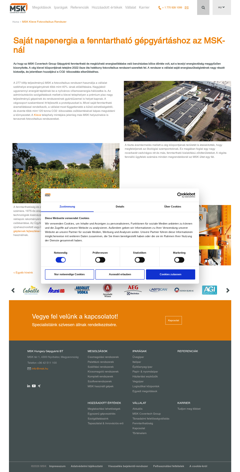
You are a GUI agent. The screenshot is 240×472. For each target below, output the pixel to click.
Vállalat (130, 7)
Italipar (136, 362)
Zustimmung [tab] (67, 206)
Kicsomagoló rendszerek (103, 371)
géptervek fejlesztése (26, 231)
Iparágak (61, 7)
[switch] (100, 260)
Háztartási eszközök (145, 376)
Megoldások (41, 7)
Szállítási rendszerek (101, 366)
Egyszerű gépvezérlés (101, 413)
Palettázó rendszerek (101, 362)
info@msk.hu (40, 368)
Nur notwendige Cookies (69, 274)
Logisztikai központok (145, 386)
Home (15, 21)
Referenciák (79, 7)
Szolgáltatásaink (98, 418)
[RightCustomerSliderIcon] (227, 290)
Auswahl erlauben (120, 274)
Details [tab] (120, 206)
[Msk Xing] (39, 385)
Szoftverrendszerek (100, 381)
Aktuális (137, 408)
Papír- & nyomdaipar (145, 371)
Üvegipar (138, 357)
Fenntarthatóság (142, 423)
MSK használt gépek (100, 386)
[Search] (203, 7)
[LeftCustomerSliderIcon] (13, 290)
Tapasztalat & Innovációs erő (106, 423)
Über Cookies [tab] (172, 206)
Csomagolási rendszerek (103, 357)
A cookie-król (198, 466)
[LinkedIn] (29, 385)
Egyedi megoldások (144, 391)
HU (220, 7)
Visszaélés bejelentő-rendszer (128, 466)
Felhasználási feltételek (168, 466)
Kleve (37, 115)
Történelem (139, 433)
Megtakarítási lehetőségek (104, 408)
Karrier (144, 7)
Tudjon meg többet (188, 408)
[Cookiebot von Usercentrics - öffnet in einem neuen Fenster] (179, 195)
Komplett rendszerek (100, 376)
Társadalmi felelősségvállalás (150, 418)
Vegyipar (138, 381)
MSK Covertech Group (146, 413)
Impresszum (57, 466)
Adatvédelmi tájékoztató (87, 466)
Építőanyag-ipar (142, 366)
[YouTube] (34, 385)
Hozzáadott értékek (107, 7)
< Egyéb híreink (23, 272)
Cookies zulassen (170, 274)
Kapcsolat (173, 320)
